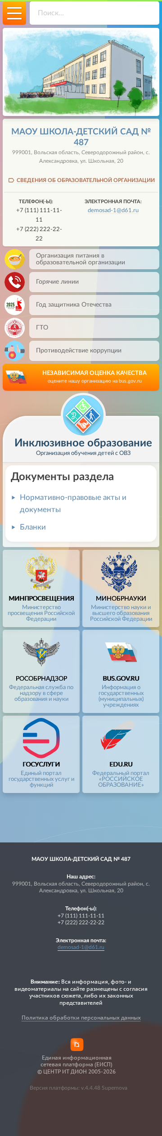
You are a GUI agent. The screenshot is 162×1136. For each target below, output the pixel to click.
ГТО (42, 327)
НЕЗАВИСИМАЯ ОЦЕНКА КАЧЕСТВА (94, 376)
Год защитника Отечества (74, 304)
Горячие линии (57, 281)
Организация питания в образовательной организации (80, 258)
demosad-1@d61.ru (113, 210)
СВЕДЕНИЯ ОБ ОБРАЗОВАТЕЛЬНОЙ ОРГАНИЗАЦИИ (86, 180)
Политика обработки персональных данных (81, 1017)
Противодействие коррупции (79, 350)
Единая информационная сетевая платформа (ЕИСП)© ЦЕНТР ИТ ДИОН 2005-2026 (76, 1064)
